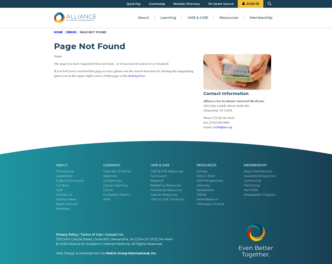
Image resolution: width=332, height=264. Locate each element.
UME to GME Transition (167, 199)
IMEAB (201, 194)
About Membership (258, 171)
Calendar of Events (117, 171)
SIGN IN (252, 4)
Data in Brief (206, 176)
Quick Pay (133, 4)
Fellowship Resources (166, 190)
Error (71, 32)
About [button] (143, 18)
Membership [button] (261, 18)
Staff (59, 190)
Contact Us (64, 194)
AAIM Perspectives (210, 180)
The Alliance (65, 171)
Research (157, 180)
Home (58, 32)
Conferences (112, 180)
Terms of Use (91, 234)
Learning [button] (168, 18)
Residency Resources (165, 185)
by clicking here (134, 76)
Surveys (202, 171)
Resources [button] (228, 18)
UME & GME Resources (166, 171)
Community (157, 4)
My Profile (251, 190)
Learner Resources (163, 194)
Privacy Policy (67, 234)
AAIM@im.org (222, 127)
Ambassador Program (260, 194)
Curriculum (158, 176)
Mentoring (252, 185)
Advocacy (203, 185)
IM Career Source (221, 4)
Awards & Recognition (260, 176)
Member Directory (186, 4)
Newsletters (205, 190)
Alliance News (66, 199)
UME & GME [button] (197, 18)
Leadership (64, 176)
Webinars (110, 176)
